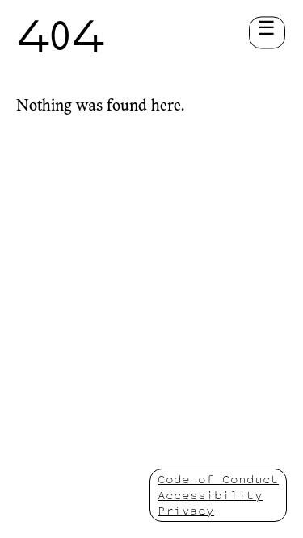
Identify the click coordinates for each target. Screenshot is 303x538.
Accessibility (210, 495)
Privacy (186, 510)
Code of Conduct (218, 478)
